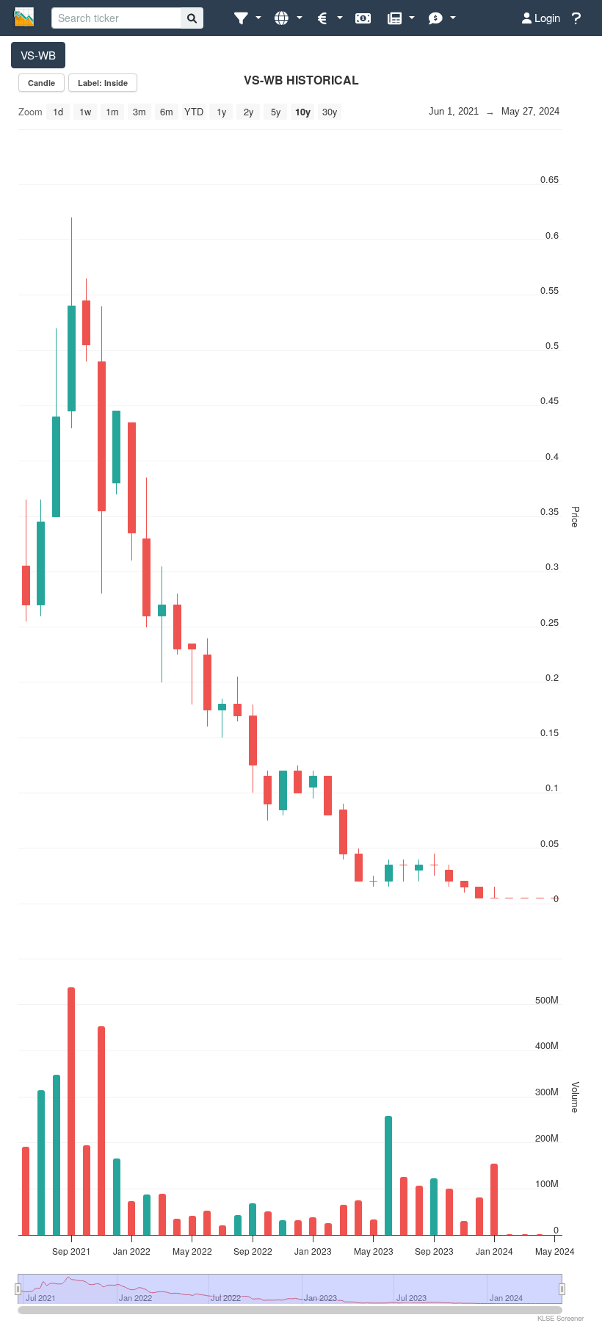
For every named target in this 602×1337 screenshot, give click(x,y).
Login (546, 17)
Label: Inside (103, 82)
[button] (247, 18)
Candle (41, 82)
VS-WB (38, 54)
